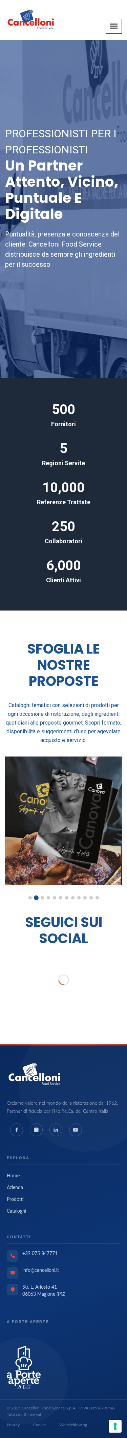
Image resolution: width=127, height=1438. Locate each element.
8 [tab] (73, 897)
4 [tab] (48, 897)
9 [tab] (79, 897)
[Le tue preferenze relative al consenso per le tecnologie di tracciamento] (115, 1426)
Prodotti (15, 1199)
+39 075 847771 (40, 1253)
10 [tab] (85, 897)
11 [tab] (91, 897)
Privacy (13, 1425)
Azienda (15, 1187)
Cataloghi (16, 1211)
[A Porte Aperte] (24, 1367)
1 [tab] (30, 897)
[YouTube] (75, 1129)
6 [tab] (60, 897)
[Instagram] (36, 1129)
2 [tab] (36, 897)
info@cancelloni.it (40, 1270)
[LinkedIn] (55, 1129)
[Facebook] (16, 1129)
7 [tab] (66, 897)
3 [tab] (42, 897)
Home (13, 1176)
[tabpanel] (63, 821)
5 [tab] (54, 897)
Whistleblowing (73, 1425)
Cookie (39, 1425)
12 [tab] (97, 897)
